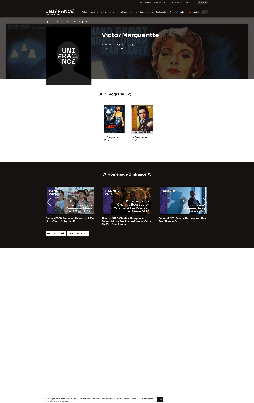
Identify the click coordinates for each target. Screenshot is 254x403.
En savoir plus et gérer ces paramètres (59, 401)
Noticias (108, 12)
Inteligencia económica (165, 12)
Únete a (196, 12)
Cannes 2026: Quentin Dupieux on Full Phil (181, 220)
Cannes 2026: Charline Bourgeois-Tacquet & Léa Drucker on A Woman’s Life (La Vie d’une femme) (70, 221)
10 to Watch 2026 (176, 2)
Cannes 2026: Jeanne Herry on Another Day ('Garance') (126, 220)
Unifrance (184, 12)
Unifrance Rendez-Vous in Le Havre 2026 (151, 2)
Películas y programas (91, 12)
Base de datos (145, 12)
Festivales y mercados (125, 12)
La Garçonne (111, 137)
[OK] (160, 400)
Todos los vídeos (77, 233)
